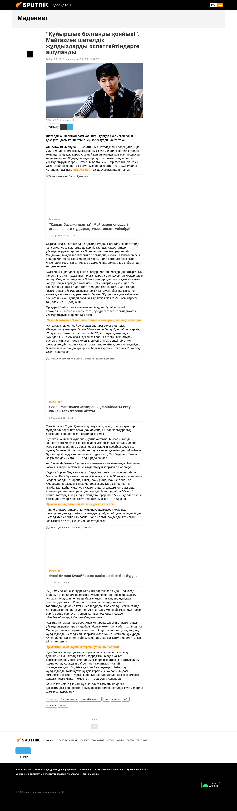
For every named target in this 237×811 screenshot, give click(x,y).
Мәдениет (55, 219)
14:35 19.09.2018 (55, 59)
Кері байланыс (91, 774)
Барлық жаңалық (68, 740)
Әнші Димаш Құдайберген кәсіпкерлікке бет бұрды (93, 576)
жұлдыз (63, 705)
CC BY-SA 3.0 (52, 120)
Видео (130, 740)
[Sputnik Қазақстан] (33, 9)
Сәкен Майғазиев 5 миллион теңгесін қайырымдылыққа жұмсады (94, 320)
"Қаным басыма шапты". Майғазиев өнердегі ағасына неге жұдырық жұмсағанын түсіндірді (89, 226)
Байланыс (85, 769)
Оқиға (120, 740)
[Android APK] (211, 785)
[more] (137, 235)
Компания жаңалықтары (109, 769)
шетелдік (51, 705)
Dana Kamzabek (66, 120)
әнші (106, 699)
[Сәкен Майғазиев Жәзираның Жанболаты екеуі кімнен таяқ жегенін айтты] (94, 377)
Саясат (85, 740)
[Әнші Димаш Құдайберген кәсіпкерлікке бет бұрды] (94, 546)
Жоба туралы (23, 769)
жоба (125, 699)
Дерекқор (142, 740)
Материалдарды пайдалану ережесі (55, 769)
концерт (116, 699)
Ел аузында (82, 169)
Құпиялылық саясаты (139, 769)
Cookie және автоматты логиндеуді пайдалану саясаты (47, 774)
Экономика (98, 740)
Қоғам (110, 740)
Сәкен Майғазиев (69, 699)
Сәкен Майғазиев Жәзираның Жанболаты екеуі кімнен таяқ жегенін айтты (90, 409)
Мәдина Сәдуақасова (90, 699)
